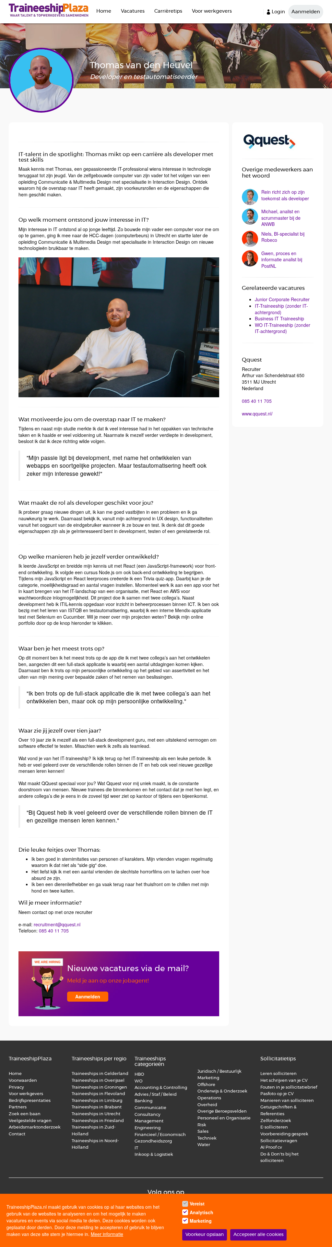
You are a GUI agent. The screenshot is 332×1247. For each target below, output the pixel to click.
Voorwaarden (23, 1081)
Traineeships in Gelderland (100, 1074)
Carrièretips (168, 11)
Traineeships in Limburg (97, 1101)
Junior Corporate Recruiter (282, 299)
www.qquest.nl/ (257, 413)
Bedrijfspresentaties (30, 1101)
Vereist (197, 1203)
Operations (209, 1098)
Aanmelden (305, 11)
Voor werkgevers (212, 11)
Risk (201, 1125)
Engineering (147, 1128)
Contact (17, 1134)
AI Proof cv (271, 1147)
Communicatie (150, 1108)
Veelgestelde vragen (30, 1121)
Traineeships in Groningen (99, 1087)
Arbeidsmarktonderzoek (35, 1127)
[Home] (50, 10)
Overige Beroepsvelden (222, 1111)
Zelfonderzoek (275, 1121)
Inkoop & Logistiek (154, 1155)
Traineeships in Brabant (97, 1107)
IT (136, 1148)
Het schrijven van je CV (284, 1081)
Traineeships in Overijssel (98, 1081)
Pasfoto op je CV (277, 1094)
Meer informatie (107, 1234)
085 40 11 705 (54, 930)
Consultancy (147, 1115)
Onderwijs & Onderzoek (222, 1091)
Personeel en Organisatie (224, 1118)
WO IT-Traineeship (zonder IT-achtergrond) (282, 328)
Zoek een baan (25, 1114)
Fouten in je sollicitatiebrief (288, 1087)
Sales (202, 1132)
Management (149, 1121)
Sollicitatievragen (278, 1141)
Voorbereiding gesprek (284, 1134)
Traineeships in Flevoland (98, 1094)
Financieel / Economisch (160, 1135)
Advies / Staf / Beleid (156, 1095)
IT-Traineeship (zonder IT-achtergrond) (281, 308)
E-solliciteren (274, 1127)
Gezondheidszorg (153, 1141)
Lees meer (278, 197)
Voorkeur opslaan (204, 1234)
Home (103, 11)
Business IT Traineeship (279, 318)
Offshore (206, 1085)
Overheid (207, 1105)
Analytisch (201, 1212)
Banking (143, 1101)
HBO (139, 1074)
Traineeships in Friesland (98, 1121)
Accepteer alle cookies (258, 1234)
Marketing (208, 1078)
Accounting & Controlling (161, 1088)
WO (139, 1081)
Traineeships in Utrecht (96, 1114)
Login (278, 11)
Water (203, 1145)
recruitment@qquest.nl (57, 924)
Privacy (16, 1087)
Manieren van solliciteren (287, 1101)
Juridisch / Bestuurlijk (219, 1071)
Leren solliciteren (278, 1074)
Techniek (207, 1138)
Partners (18, 1107)
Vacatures (133, 11)
